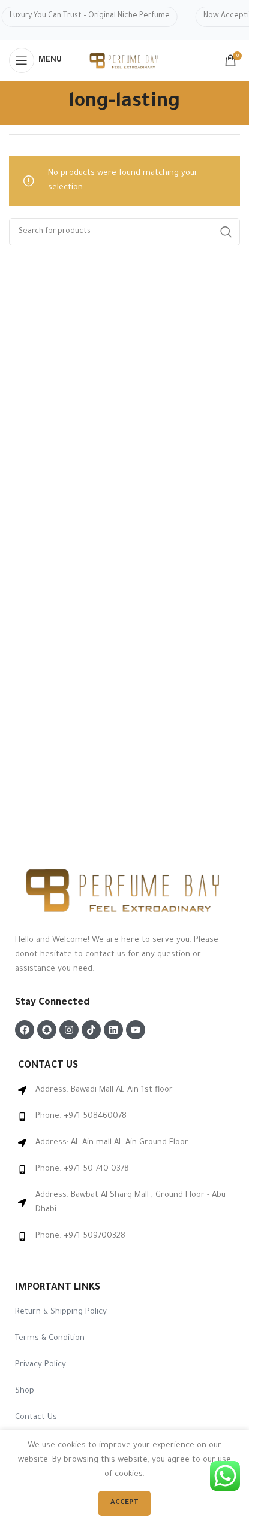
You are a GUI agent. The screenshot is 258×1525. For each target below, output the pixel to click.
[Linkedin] (113, 1029)
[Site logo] (125, 61)
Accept (124, 1503)
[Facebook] (24, 1029)
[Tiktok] (91, 1029)
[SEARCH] (226, 231)
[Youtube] (135, 1029)
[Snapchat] (46, 1029)
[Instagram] (69, 1029)
